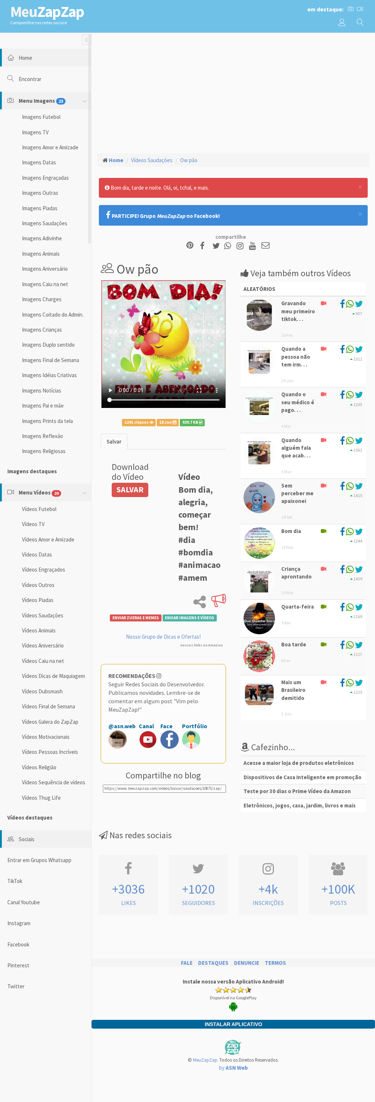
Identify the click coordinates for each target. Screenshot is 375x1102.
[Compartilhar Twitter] (217, 245)
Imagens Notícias (41, 390)
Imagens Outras (40, 192)
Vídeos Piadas (37, 599)
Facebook (18, 944)
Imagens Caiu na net (45, 284)
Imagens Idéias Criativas (49, 375)
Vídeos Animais (39, 630)
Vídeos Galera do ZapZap (50, 721)
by (233, 1067)
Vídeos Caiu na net (43, 660)
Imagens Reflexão (42, 436)
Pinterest (18, 965)
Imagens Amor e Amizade (50, 147)
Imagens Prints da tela (47, 420)
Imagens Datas (39, 162)
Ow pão (188, 160)
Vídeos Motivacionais (46, 736)
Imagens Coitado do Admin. (52, 314)
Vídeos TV (33, 524)
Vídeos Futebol (39, 509)
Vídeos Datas (37, 554)
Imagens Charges (42, 299)
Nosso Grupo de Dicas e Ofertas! (163, 636)
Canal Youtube (23, 902)
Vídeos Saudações (42, 615)
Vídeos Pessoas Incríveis (50, 751)
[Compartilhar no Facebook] (204, 245)
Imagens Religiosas (44, 451)
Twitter (16, 986)
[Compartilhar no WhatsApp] (229, 245)
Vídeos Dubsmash (42, 691)
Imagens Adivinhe (42, 238)
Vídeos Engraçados (43, 569)
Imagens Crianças (42, 329)
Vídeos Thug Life (41, 797)
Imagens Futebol (41, 116)
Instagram (18, 923)
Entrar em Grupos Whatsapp (39, 860)
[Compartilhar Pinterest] (189, 245)
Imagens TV (35, 132)
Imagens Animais (41, 253)
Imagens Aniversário (45, 268)
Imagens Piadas (39, 208)
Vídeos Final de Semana (48, 706)
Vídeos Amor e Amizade (48, 539)
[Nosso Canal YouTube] (253, 245)
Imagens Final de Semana (50, 360)
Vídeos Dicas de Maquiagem (53, 675)
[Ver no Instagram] (241, 245)
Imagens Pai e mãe (43, 405)
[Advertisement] (233, 92)
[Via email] (265, 245)
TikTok (14, 880)
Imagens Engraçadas (45, 177)
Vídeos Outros (38, 584)
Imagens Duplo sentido (48, 344)
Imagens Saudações (44, 223)
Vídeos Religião (39, 767)
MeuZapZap (205, 1060)
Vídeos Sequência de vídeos (53, 782)
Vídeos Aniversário (43, 645)
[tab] (114, 441)
